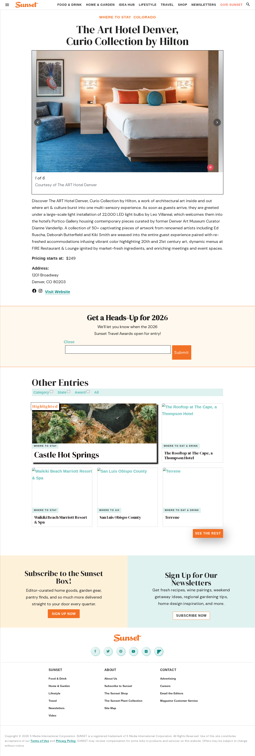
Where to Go (109, 510)
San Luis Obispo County (120, 517)
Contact (168, 670)
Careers (165, 686)
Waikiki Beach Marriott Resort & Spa (60, 519)
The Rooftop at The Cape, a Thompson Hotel (188, 455)
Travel (167, 4)
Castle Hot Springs (66, 455)
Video (52, 715)
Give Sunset (231, 4)
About (110, 670)
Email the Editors (171, 693)
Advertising (168, 678)
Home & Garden (100, 4)
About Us (110, 678)
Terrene (172, 517)
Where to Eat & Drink (181, 446)
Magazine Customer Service (179, 700)
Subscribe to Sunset (118, 686)
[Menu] (7, 5)
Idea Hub (127, 4)
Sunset (55, 670)
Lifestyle (148, 4)
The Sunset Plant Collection (123, 700)
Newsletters (203, 4)
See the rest (208, 533)
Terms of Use (39, 740)
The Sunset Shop (116, 693)
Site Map (110, 708)
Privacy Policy (66, 740)
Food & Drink (69, 4)
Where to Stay (45, 446)
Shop (182, 4)
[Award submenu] (88, 391)
